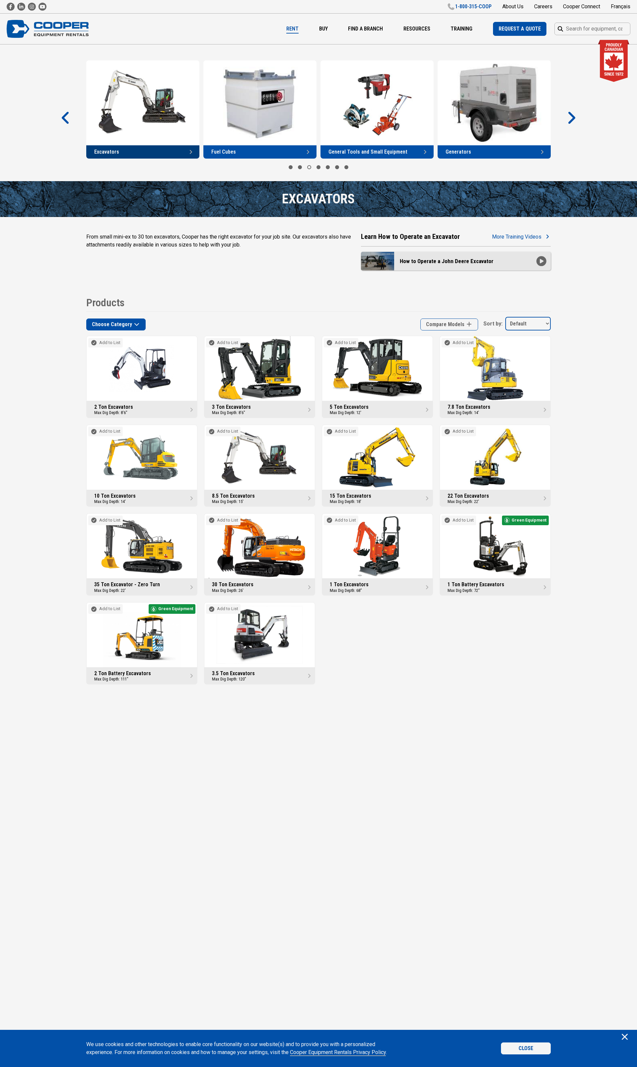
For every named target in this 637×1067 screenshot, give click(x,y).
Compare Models (446, 324)
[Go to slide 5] (328, 167)
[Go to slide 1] (291, 167)
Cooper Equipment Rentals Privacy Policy (338, 1052)
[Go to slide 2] (300, 167)
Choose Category (112, 324)
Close (526, 1048)
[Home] (48, 28)
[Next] (571, 118)
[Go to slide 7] (346, 167)
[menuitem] (292, 29)
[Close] (625, 1037)
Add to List (109, 342)
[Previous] (66, 118)
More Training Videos (516, 237)
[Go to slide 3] (309, 167)
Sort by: (493, 323)
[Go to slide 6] (337, 167)
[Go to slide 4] (318, 167)
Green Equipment (529, 520)
